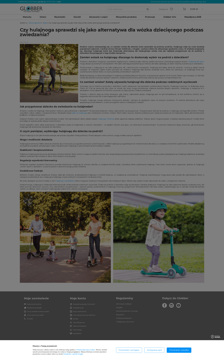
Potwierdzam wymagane (129, 350)
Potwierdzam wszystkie (179, 350)
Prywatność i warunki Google (73, 354)
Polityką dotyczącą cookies (85, 350)
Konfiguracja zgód (154, 350)
